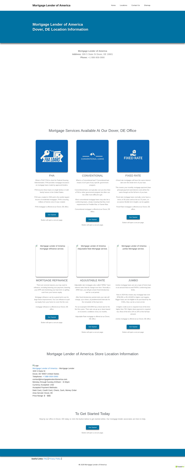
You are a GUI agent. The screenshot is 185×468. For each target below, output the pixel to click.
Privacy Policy (55, 459)
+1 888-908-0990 (50, 376)
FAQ (45, 459)
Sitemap (147, 5)
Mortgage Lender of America (51, 5)
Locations (123, 5)
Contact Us (135, 5)
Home (113, 5)
